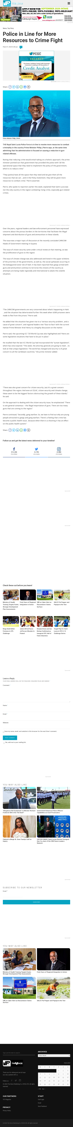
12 (45, 1077)
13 (49, 1077)
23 (63, 1081)
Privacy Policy (7, 1110)
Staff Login (41, 1099)
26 (45, 1084)
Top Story (10, 28)
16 (63, 1077)
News (5, 28)
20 (49, 1081)
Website (5, 722)
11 (40, 1077)
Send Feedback (42, 1106)
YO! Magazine (7, 1099)
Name (5, 705)
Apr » (43, 1089)
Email (5, 714)
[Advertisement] (36, 210)
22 (58, 1081)
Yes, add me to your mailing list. (15, 742)
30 (63, 1084)
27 (49, 1084)
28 (54, 1084)
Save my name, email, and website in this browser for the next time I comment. (30, 731)
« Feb (39, 1089)
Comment (6, 685)
